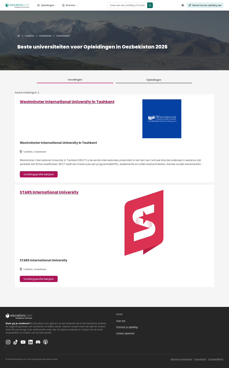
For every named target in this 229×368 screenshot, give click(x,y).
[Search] (150, 5)
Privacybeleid (200, 359)
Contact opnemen (125, 333)
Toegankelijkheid (215, 359)
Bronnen (70, 5)
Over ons (120, 320)
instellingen (75, 79)
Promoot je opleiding (127, 327)
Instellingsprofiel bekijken (39, 174)
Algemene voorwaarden (181, 359)
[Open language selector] (183, 5)
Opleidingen (47, 5)
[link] (63, 35)
